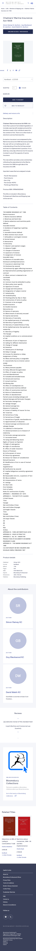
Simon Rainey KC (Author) (11, 25)
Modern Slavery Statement (10, 886)
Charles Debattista (7, 846)
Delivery (5, 902)
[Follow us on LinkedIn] (5, 917)
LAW (7, 8)
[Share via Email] (16, 70)
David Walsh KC (13, 692)
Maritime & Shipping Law (16, 8)
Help (4, 896)
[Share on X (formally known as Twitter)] (10, 70)
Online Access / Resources (18, 31)
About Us (5, 874)
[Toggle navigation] (3, 3)
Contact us (6, 899)
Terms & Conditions (8, 883)
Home (2, 8)
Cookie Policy (6, 889)
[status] (14, 87)
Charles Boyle (20, 849)
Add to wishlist (18, 106)
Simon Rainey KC (14, 622)
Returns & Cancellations (9, 905)
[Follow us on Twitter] (10, 917)
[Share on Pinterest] (13, 70)
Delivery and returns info (11, 113)
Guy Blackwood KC (15, 657)
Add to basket (18, 100)
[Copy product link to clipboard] (19, 70)
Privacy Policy (6, 880)
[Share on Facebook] (7, 70)
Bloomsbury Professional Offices (12, 877)
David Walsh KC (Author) (20, 27)
